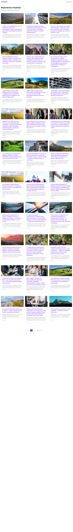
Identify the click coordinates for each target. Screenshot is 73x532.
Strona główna (69, 1)
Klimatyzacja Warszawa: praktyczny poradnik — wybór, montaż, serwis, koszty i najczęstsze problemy (12, 310)
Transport (4, 2)
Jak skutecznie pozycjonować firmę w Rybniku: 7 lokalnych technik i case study (60, 310)
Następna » (39, 330)
